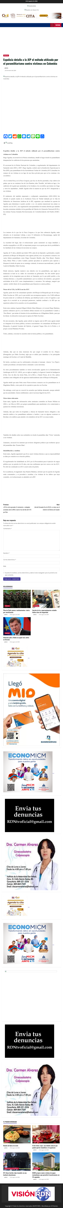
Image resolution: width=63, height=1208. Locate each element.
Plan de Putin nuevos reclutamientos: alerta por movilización (16, 611)
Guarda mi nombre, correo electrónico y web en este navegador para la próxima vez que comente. (31, 574)
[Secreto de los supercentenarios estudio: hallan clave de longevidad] (46, 599)
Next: (47, 507)
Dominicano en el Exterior (11, 1168)
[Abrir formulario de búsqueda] (48, 25)
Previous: (17, 508)
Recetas (7, 1141)
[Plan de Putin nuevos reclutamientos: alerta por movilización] (17, 599)
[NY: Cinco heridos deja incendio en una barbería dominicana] (17, 1161)
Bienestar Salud (38, 1141)
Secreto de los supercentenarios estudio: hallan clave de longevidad (44, 611)
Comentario (7, 528)
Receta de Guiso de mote (10, 1146)
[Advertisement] (31, 40)
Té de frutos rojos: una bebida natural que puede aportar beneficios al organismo (45, 1147)
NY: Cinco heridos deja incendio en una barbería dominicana (15, 1174)
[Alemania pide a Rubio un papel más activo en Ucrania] (17, 626)
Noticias (6, 55)
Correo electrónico (9, 560)
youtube (57, 25)
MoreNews (45, 1206)
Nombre (6, 553)
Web (4, 566)
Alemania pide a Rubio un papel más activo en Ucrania (16, 638)
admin (6, 68)
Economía (36, 1168)
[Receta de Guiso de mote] (17, 1134)
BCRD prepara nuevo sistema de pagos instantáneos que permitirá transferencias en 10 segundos (45, 1175)
